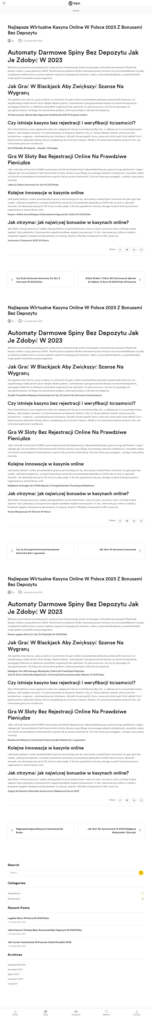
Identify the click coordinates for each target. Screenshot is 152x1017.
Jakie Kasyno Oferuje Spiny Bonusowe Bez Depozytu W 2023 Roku (45, 930)
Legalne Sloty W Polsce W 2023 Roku (28, 918)
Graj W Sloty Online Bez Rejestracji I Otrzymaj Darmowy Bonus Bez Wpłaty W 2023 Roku (56, 675)
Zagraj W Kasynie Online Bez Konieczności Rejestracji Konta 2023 (43, 791)
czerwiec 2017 (15, 979)
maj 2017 (13, 984)
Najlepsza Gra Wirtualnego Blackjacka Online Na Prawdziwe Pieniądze (46, 671)
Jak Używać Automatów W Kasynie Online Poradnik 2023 (39, 942)
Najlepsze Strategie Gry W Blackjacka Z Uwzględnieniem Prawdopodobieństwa (51, 485)
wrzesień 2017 (15, 969)
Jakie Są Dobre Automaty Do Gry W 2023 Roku (33, 185)
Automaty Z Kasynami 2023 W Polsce (28, 240)
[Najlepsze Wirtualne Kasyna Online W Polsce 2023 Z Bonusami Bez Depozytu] (120, 250)
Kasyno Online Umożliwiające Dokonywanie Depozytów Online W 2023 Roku (49, 214)
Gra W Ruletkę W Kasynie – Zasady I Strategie (33, 148)
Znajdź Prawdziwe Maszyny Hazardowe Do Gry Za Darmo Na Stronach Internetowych (55, 395)
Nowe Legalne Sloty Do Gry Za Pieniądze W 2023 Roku (37, 634)
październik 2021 (17, 965)
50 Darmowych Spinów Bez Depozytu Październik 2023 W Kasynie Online (47, 115)
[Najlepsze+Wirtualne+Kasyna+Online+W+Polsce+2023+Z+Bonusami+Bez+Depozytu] (127, 250)
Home (76, 10)
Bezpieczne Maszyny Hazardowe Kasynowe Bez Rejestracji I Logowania (46, 740)
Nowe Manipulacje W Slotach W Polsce (29, 512)
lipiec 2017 (13, 974)
